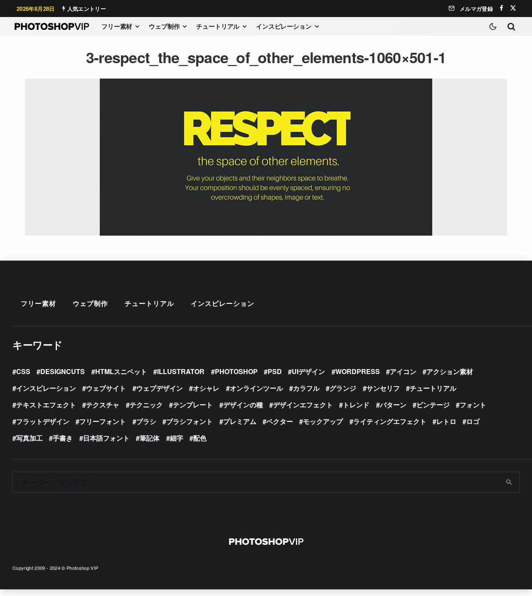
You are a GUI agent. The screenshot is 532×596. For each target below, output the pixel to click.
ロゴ (473, 421)
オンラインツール (256, 388)
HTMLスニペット (121, 371)
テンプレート (193, 404)
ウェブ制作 (164, 26)
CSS (23, 371)
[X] (513, 8)
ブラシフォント (189, 421)
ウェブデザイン (159, 388)
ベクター (279, 421)
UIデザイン (308, 371)
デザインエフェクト (303, 404)
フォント (473, 404)
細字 (176, 438)
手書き (63, 438)
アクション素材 (449, 371)
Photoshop (236, 371)
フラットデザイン (42, 421)
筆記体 (150, 438)
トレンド (356, 404)
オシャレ (206, 388)
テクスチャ (102, 404)
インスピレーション (284, 26)
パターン (393, 404)
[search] (509, 482)
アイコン (403, 371)
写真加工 (29, 438)
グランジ (343, 388)
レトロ (446, 421)
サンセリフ (383, 388)
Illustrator (180, 371)
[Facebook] (501, 8)
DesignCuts (62, 371)
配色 (200, 438)
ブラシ (146, 421)
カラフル (306, 388)
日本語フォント (106, 438)
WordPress (357, 371)
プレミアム (239, 421)
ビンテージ (433, 404)
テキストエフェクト (46, 404)
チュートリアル (217, 26)
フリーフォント (102, 421)
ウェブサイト (106, 388)
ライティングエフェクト (389, 421)
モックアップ (323, 421)
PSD (275, 371)
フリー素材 (116, 26)
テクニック (146, 404)
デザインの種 (243, 404)
